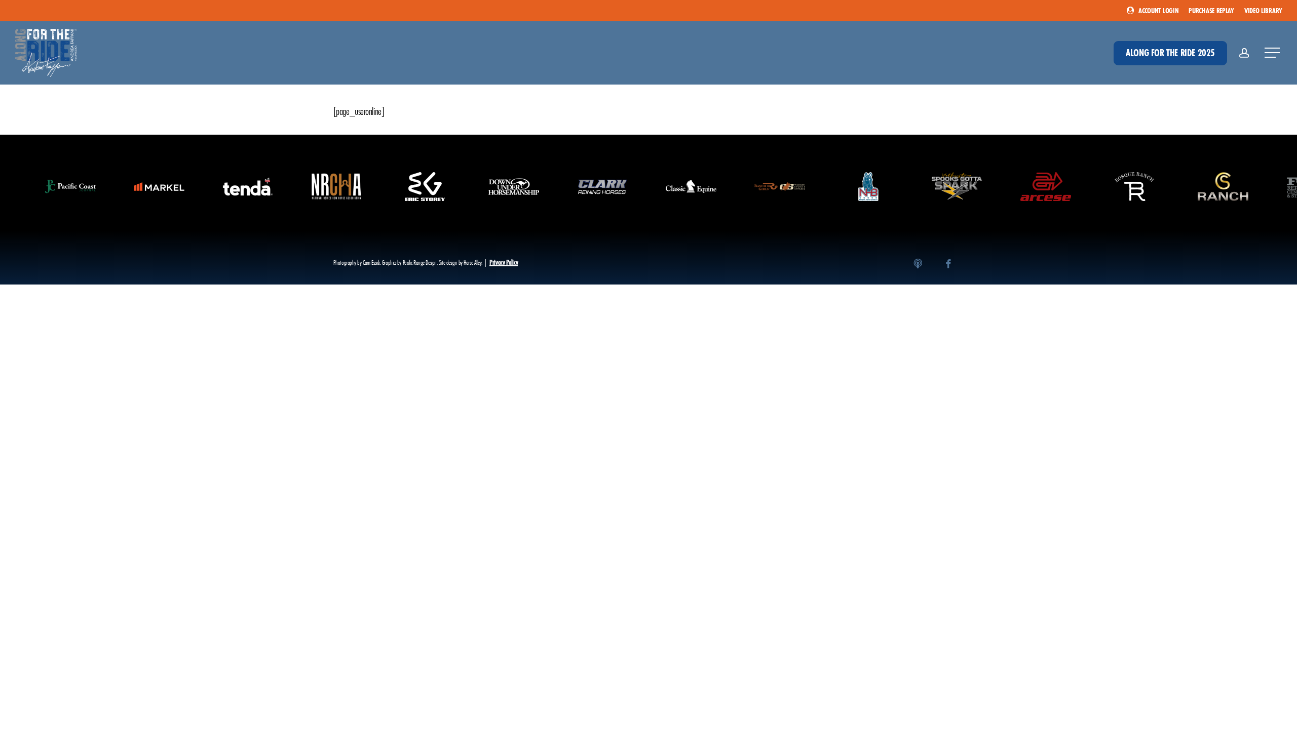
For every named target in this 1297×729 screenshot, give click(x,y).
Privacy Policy (503, 262)
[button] (1273, 53)
